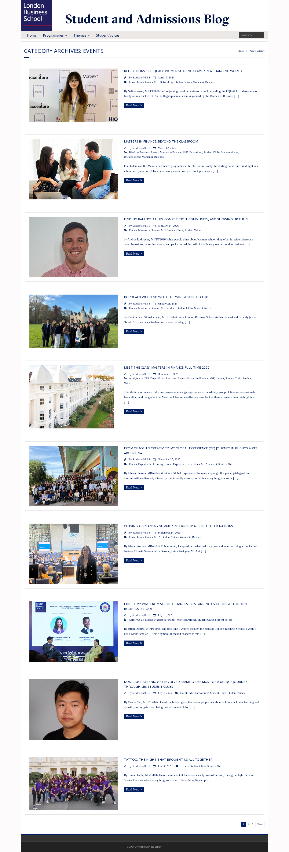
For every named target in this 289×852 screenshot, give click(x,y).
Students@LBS (141, 77)
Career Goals (136, 82)
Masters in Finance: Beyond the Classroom (161, 141)
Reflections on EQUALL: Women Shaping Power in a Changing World (183, 71)
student (171, 308)
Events (149, 82)
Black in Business (139, 152)
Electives (171, 378)
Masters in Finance (171, 152)
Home (32, 35)
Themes (79, 35)
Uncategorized (132, 156)
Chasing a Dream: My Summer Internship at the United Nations (178, 526)
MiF (156, 82)
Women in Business (204, 82)
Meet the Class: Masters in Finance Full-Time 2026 (167, 367)
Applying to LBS (139, 378)
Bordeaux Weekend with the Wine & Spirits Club (167, 297)
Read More (132, 105)
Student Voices (108, 35)
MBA (204, 464)
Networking (166, 82)
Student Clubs (212, 152)
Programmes (53, 35)
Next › (260, 824)
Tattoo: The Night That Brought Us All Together (168, 759)
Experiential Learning (150, 464)
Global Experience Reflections (182, 464)
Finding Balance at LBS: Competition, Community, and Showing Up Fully (186, 219)
